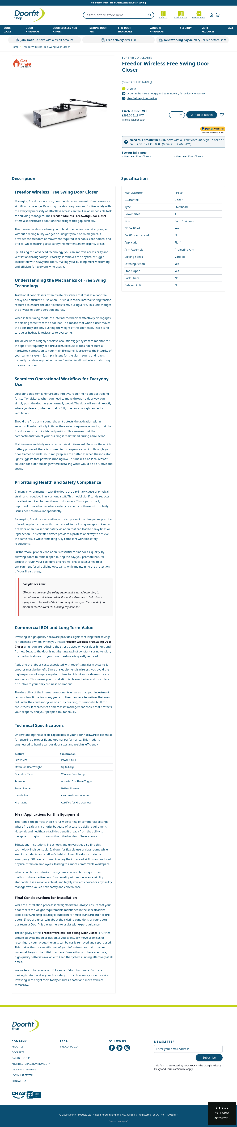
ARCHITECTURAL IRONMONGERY (31, 1063)
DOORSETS (18, 1052)
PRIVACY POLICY (69, 1046)
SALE (231, 28)
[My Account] (212, 15)
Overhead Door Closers (136, 156)
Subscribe (209, 1057)
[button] (222, 1113)
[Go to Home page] (29, 15)
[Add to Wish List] (221, 114)
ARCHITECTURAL (198, 17)
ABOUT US (18, 1046)
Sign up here (211, 140)
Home (15, 46)
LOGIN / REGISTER (22, 1075)
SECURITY (186, 28)
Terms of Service (176, 1069)
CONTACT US (19, 1081)
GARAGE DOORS (180, 17)
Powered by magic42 (118, 1121)
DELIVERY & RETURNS (24, 1069)
